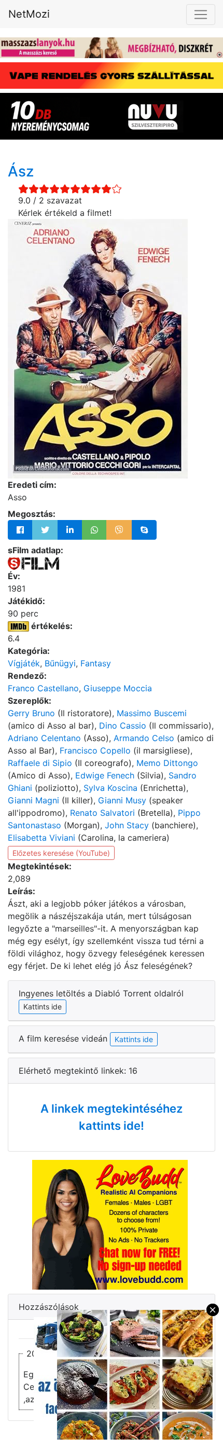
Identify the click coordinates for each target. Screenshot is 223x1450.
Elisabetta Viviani (41, 837)
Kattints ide (134, 1039)
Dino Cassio (122, 725)
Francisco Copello (95, 750)
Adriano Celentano (44, 738)
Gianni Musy (122, 800)
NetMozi (29, 14)
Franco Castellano (43, 688)
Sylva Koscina (110, 788)
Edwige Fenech (104, 775)
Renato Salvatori (102, 813)
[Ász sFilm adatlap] (33, 562)
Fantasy (95, 663)
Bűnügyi (60, 663)
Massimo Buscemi (152, 713)
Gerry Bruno (31, 713)
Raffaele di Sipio (40, 763)
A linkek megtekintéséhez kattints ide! (111, 1117)
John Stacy (127, 825)
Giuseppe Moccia (117, 688)
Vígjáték (24, 663)
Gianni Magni (33, 800)
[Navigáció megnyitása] (200, 14)
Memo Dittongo (167, 763)
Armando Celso (144, 738)
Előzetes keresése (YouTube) (61, 853)
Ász (21, 171)
